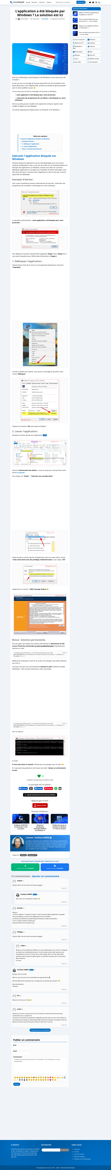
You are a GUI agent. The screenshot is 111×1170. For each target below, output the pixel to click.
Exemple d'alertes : (28, 141)
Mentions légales (79, 1156)
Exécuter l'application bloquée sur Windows (35, 139)
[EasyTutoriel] (17, 2)
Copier (64, 652)
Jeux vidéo (78, 62)
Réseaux (77, 55)
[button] (99, 2)
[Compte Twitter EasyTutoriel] (96, 2)
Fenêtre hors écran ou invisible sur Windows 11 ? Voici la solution (59, 827)
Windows (45, 19)
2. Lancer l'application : (29, 146)
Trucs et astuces (80, 39)
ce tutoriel (20, 473)
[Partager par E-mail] (60, 788)
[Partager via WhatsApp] (55, 788)
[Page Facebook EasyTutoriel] (93, 2)
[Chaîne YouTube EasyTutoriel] (90, 2)
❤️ (50, 1077)
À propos (77, 1149)
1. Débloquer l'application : (31, 144)
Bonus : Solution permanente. (32, 149)
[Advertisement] (40, 32)
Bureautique (78, 52)
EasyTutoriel (48, 1168)
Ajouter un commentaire (45, 876)
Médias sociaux (94, 59)
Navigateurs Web (77, 47)
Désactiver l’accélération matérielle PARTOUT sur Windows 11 (40, 827)
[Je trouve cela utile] (39, 776)
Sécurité (92, 55)
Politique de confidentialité (82, 1159)
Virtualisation (94, 62)
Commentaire (17, 1057)
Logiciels (92, 43)
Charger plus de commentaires (40, 1030)
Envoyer (16, 1084)
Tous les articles (79, 1154)
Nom (14, 1045)
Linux (76, 59)
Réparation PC (32, 855)
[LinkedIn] (50, 837)
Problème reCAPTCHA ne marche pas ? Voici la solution (21, 827)
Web (91, 52)
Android (92, 46)
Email (15, 1051)
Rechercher (81, 2)
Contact (76, 1152)
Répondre (64, 888)
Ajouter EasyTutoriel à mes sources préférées (41, 795)
